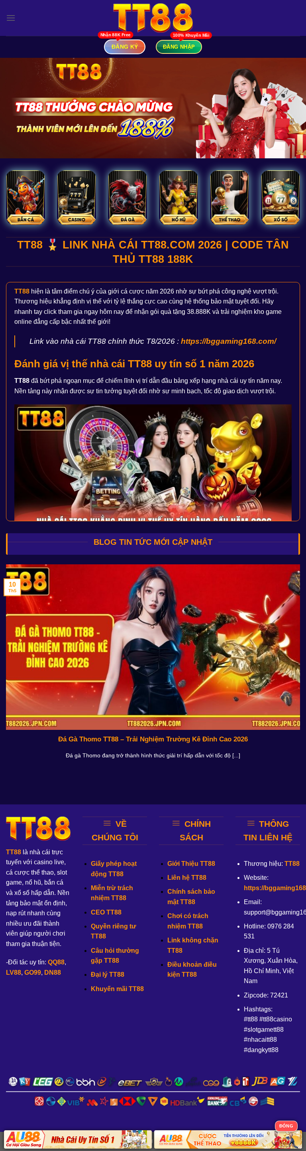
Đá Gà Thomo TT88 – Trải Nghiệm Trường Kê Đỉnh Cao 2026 (153, 739)
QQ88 (56, 962)
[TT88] (153, 18)
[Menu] (11, 18)
